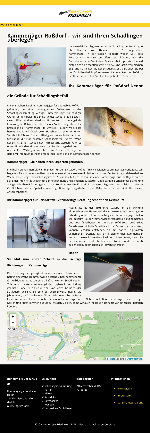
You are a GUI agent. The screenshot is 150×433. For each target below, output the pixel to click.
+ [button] (13, 316)
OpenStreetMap (134, 358)
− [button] (13, 322)
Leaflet (110, 358)
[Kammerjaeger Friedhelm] (75, 14)
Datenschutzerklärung (129, 402)
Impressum (124, 395)
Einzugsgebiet (125, 388)
